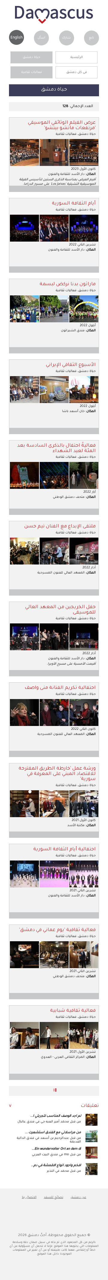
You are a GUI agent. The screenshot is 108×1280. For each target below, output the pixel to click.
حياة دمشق (31, 57)
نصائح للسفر (53, 1197)
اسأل (41, 38)
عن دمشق (78, 1197)
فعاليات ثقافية (31, 72)
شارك (66, 38)
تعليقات (90, 1106)
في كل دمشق (76, 72)
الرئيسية (76, 57)
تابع (91, 38)
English (16, 37)
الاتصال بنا (29, 1197)
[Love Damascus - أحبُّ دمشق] (54, 23)
